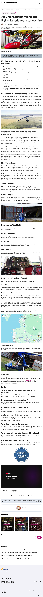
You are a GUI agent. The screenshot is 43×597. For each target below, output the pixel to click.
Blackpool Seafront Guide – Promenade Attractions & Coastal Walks (17, 562)
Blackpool (5, 521)
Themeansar (3, 592)
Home (26, 590)
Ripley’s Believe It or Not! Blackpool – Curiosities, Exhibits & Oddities (17, 555)
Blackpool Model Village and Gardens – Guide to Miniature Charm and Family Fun (19, 552)
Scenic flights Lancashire (6, 28)
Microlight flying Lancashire (15, 27)
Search (3, 534)
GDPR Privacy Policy (37, 592)
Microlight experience (5, 27)
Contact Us (39, 590)
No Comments (16, 24)
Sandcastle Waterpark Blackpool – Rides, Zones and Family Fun (16, 558)
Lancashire (13, 13)
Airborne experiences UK (19, 26)
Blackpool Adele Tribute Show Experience (7, 527)
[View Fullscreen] (3, 316)
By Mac (4, 24)
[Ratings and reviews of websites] (21, 571)
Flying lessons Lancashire (30, 26)
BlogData (17, 591)
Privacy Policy (39, 595)
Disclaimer (30, 592)
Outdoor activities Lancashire (27, 27)
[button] (21, 328)
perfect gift (28, 380)
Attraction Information (9, 2)
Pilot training (36, 27)
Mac (25, 508)
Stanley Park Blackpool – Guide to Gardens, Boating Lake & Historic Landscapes (19, 549)
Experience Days (5, 13)
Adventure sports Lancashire (8, 26)
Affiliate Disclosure (32, 590)
